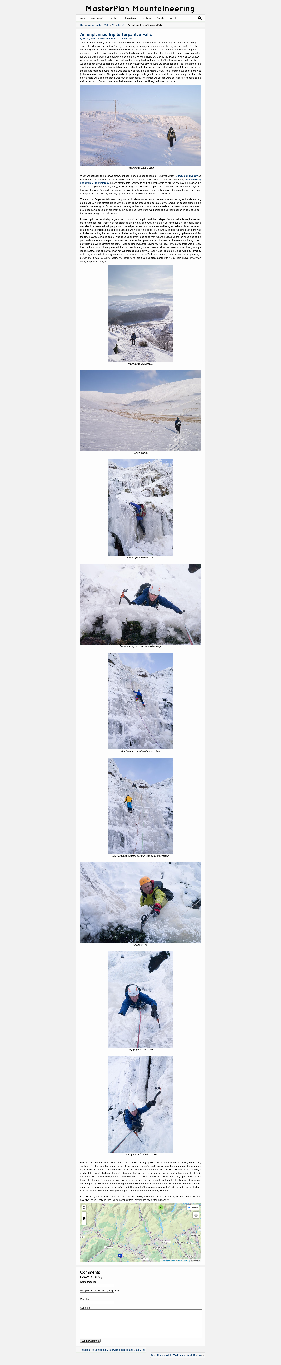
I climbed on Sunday (186, 176)
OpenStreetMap (183, 1260)
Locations (146, 17)
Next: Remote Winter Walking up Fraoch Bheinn (176, 1355)
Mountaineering (98, 17)
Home (82, 17)
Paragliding (130, 17)
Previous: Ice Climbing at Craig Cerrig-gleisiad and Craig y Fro (112, 1349)
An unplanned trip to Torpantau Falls (116, 34)
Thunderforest (169, 1260)
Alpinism (115, 17)
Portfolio (160, 17)
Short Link (126, 38)
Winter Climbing (119, 25)
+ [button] (84, 1213)
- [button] (84, 1222)
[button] (120, 1255)
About (173, 17)
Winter (107, 25)
